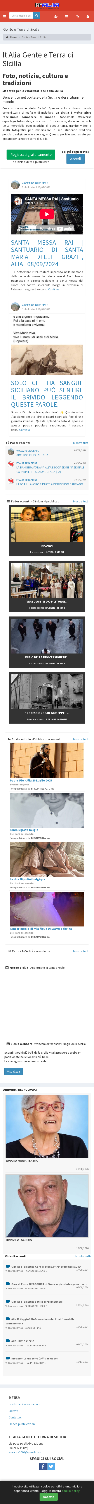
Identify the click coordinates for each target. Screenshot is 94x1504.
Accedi (75, 158)
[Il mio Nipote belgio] (47, 810)
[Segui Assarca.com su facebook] (43, 1466)
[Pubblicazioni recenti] (66, 16)
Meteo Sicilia (18, 968)
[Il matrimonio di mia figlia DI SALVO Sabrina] (47, 909)
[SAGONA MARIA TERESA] (47, 1126)
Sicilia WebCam (21, 1044)
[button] (4, 16)
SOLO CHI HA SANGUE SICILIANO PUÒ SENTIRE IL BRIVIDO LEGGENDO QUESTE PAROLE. (47, 393)
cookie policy (70, 1490)
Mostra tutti (81, 443)
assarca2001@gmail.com (25, 1452)
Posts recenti (19, 443)
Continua (53, 289)
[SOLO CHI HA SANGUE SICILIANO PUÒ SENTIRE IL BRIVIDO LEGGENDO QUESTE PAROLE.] (47, 345)
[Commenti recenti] (77, 16)
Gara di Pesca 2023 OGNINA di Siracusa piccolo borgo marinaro (49, 1284)
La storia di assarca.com (24, 1404)
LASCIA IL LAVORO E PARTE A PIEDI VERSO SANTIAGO (49, 484)
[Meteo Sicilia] (47, 1005)
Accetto (48, 1497)
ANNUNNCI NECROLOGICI (20, 1089)
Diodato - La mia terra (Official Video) (34, 1358)
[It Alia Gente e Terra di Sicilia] (47, 5)
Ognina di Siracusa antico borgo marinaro (37, 1301)
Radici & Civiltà (22, 951)
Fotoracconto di (47, 552)
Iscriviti (13, 1411)
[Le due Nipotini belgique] (47, 859)
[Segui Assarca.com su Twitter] (51, 1466)
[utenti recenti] (56, 16)
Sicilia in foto (21, 739)
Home (13, 37)
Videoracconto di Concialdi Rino (23, 1327)
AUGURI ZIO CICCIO (22, 1341)
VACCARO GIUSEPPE (35, 183)
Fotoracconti (20, 501)
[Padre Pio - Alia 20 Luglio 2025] (47, 760)
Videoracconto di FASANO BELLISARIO (26, 1270)
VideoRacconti (15, 1256)
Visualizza (13, 1071)
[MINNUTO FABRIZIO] (47, 1206)
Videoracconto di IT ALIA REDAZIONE (25, 1345)
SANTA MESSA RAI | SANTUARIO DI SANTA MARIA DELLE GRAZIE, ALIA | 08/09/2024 (47, 253)
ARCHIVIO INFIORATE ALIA (32, 455)
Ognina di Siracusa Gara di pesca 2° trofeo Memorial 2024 (46, 1266)
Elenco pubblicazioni (22, 1424)
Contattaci (15, 1417)
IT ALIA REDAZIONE (26, 463)
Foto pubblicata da (32, 788)
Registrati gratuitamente (31, 154)
